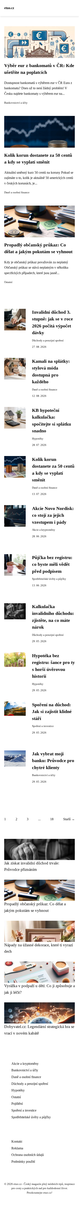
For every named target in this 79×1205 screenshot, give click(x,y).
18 (52, 819)
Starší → (69, 819)
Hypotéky (37, 438)
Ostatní (8, 282)
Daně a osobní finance (16, 192)
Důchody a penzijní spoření (48, 340)
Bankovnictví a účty (16, 102)
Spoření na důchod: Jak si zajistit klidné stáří (52, 711)
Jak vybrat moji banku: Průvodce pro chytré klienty (53, 760)
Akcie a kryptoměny (43, 529)
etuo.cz (9, 8)
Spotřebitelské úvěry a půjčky (49, 578)
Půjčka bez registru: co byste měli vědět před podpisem (52, 564)
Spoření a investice (43, 726)
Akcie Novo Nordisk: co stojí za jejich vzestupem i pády (53, 515)
